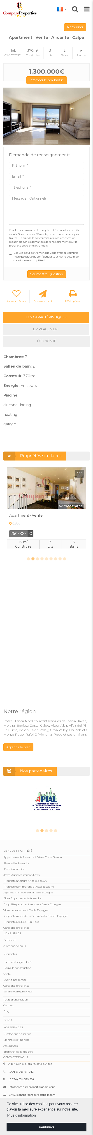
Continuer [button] (46, 1127)
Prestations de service (17, 1034)
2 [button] (33, 559)
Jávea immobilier (14, 869)
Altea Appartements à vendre (22, 898)
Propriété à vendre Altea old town (25, 880)
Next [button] (84, 116)
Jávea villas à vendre (16, 863)
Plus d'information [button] (21, 1115)
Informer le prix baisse (46, 80)
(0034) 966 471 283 (21, 1071)
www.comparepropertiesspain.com (32, 1094)
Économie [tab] (46, 341)
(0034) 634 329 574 (21, 1079)
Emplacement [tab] (46, 329)
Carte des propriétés (16, 927)
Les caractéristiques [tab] (46, 317)
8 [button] (60, 559)
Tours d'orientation (15, 999)
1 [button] (28, 559)
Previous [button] (8, 116)
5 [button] (46, 559)
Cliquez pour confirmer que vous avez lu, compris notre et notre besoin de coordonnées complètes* (46, 256)
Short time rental (14, 979)
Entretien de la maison (18, 1051)
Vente (7, 974)
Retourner (75, 27)
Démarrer (9, 940)
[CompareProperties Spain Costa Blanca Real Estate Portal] (20, 9)
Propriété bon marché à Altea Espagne (28, 886)
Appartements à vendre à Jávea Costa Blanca (32, 857)
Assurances (10, 1045)
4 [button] (42, 559)
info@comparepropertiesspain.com (32, 1087)
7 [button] (55, 559)
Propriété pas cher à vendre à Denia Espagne (32, 904)
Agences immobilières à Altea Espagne (28, 892)
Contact (8, 1005)
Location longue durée (18, 962)
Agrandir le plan (18, 747)
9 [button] (64, 559)
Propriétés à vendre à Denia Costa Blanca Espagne (35, 916)
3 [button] (37, 559)
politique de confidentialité (38, 256)
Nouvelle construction (17, 968)
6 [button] (51, 559)
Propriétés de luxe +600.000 (21, 921)
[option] (46, 116)
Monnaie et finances (16, 1039)
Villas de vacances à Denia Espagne (25, 910)
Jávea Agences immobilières (21, 875)
